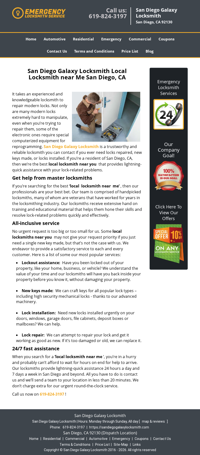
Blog (149, 51)
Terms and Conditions (94, 51)
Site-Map (121, 444)
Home (31, 39)
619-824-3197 (108, 16)
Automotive (55, 39)
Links (137, 444)
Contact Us (57, 51)
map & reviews (154, 421)
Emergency (111, 39)
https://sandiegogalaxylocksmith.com (119, 427)
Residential (83, 39)
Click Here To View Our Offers (168, 212)
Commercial (140, 39)
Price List (129, 51)
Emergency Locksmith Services (168, 87)
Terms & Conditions (75, 444)
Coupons (166, 39)
